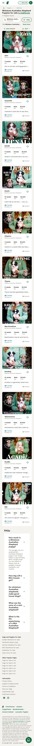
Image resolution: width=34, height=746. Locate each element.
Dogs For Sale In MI (9, 671)
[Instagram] (8, 698)
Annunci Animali (7, 712)
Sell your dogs (7, 689)
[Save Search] (29, 740)
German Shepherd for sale (11, 645)
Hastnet (19, 707)
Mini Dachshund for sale (10, 647)
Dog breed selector (8, 694)
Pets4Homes (10, 707)
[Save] (27, 56)
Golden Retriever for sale (11, 640)
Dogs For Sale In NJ (9, 668)
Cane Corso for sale (9, 653)
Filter (28, 20)
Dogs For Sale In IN (8, 673)
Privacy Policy (7, 681)
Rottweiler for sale (8, 650)
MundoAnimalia (18, 709)
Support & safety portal (10, 684)
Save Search (10, 29)
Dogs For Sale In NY (9, 663)
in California (24, 13)
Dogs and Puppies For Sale (11, 637)
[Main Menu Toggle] (3, 3)
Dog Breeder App (8, 691)
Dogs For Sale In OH (9, 666)
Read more (26, 24)
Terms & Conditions (8, 686)
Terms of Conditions (18, 721)
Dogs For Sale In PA (9, 660)
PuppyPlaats (6, 709)
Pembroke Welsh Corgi (10, 642)
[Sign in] (30, 2)
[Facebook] (4, 698)
